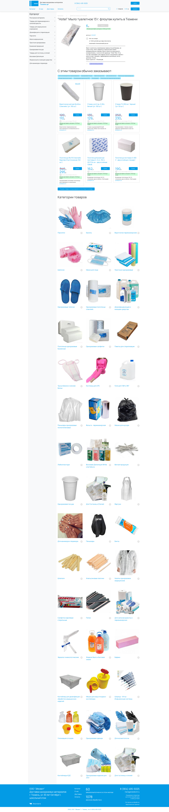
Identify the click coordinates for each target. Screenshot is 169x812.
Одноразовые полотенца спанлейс (95, 308)
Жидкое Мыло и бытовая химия (95, 658)
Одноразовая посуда (86, 76)
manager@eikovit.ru (132, 792)
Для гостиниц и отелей (123, 775)
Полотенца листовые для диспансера (110, 78)
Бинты (117, 541)
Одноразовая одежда (94, 738)
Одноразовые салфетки (95, 346)
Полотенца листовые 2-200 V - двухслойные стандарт (125, 159)
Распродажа (95, 78)
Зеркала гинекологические (68, 657)
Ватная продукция (122, 465)
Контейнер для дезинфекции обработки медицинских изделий (69, 699)
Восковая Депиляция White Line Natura (96, 466)
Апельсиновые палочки (95, 578)
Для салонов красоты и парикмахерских (69, 76)
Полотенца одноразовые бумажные (67, 347)
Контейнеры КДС (64, 775)
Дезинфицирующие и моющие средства (123, 308)
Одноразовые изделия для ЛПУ (82, 78)
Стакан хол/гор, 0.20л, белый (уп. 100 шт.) (96, 105)
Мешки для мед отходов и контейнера (96, 698)
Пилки (88, 618)
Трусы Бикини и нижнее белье (67, 387)
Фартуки (118, 504)
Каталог (32, 9)
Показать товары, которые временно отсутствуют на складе (76, 189)
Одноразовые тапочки (66, 307)
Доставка (50, 9)
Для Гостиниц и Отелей (95, 504)
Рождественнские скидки (65, 78)
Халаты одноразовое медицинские (123, 579)
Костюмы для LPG (93, 386)
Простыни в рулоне (99, 76)
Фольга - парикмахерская (96, 425)
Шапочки (61, 270)
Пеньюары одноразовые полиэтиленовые (67, 426)
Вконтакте (37, 804)
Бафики (117, 657)
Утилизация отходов (65, 738)
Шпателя (61, 578)
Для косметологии (111, 76)
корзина (135, 9)
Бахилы (89, 233)
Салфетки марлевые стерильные (65, 619)
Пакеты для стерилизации (124, 346)
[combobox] (93, 8)
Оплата (60, 9)
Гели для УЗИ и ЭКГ (122, 386)
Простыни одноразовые (124, 270)
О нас (41, 9)
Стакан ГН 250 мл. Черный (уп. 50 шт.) (125, 105)
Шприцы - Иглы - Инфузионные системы (123, 698)
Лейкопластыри (64, 465)
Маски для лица (92, 270)
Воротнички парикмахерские (125, 76)
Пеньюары (90, 541)
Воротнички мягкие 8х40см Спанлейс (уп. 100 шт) (70, 105)
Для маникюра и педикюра (68, 541)
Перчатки (61, 233)
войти (135, 3)
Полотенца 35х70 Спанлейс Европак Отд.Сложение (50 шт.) (70, 160)
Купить (103, 25)
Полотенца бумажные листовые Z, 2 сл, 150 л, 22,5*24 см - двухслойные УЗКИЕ (97, 161)
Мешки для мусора (122, 425)
